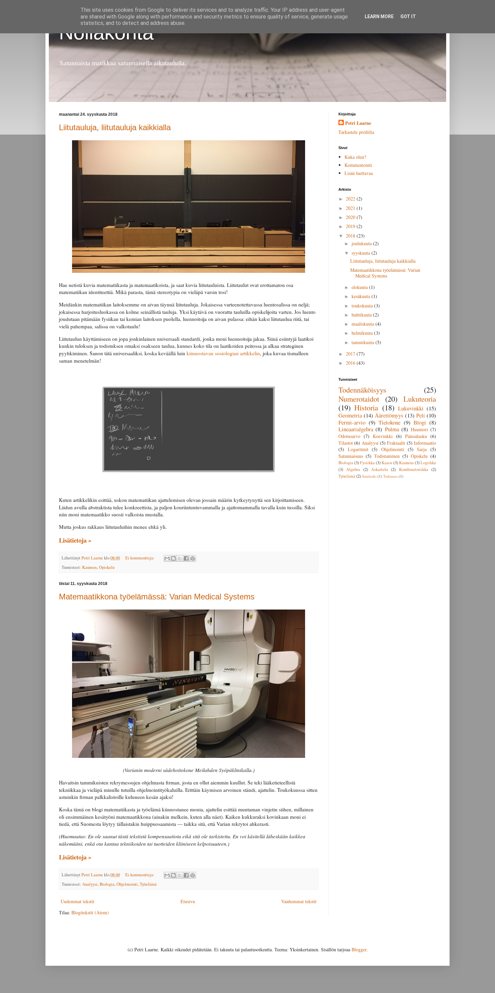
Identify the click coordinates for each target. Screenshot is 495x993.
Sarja (422, 449)
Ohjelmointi (127, 884)
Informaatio (425, 443)
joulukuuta (362, 243)
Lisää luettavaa (358, 173)
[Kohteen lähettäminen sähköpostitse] (167, 558)
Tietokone (389, 422)
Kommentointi (358, 165)
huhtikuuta (362, 314)
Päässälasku (416, 436)
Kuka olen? (355, 157)
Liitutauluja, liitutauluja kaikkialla (115, 127)
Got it (408, 16)
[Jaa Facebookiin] (186, 558)
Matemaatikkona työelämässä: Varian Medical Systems (157, 596)
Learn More (379, 16)
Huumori (419, 429)
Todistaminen (387, 456)
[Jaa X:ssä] (179, 558)
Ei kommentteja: (140, 558)
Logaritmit (358, 449)
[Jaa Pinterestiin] (192, 558)
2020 (351, 217)
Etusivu (187, 901)
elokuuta (360, 287)
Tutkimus (390, 476)
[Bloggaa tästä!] (173, 558)
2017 (351, 354)
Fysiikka (367, 463)
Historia (366, 407)
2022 (351, 198)
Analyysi (90, 884)
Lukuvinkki (411, 408)
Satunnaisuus (350, 456)
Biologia (107, 884)
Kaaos (387, 463)
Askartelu (379, 469)
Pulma (392, 429)
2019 (351, 226)
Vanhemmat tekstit (299, 901)
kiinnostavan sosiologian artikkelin (223, 353)
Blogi (420, 422)
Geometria (350, 415)
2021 (351, 208)
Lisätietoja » (75, 540)
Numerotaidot (358, 399)
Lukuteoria (419, 399)
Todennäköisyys (362, 389)
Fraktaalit (396, 443)
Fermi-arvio (351, 422)
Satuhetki (369, 476)
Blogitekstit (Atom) (90, 912)
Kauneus (89, 567)
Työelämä (148, 884)
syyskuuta (361, 253)
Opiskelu (106, 567)
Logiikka (428, 463)
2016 (351, 363)
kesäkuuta (361, 296)
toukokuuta (363, 305)
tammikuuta (363, 342)
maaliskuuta (363, 324)
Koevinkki (383, 436)
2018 (351, 235)
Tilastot (345, 443)
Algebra (353, 469)
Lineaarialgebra (355, 429)
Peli (420, 415)
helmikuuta (363, 333)
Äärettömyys (389, 415)
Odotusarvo (349, 436)
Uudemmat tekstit (77, 901)
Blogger (359, 949)
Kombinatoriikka (413, 469)
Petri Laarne (358, 123)
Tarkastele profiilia (356, 132)
